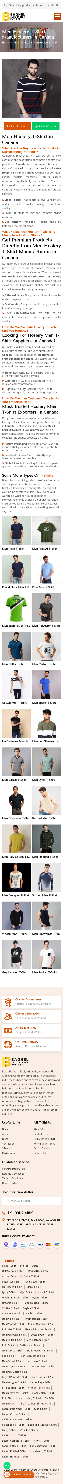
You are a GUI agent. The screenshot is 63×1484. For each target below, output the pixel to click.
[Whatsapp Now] (7, 1465)
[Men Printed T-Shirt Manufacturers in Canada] (46, 530)
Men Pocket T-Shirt (44, 972)
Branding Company (38, 1477)
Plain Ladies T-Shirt (13, 1425)
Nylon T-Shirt (39, 1298)
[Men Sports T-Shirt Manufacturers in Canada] (46, 684)
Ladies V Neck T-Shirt (14, 1446)
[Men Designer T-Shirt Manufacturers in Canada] (16, 877)
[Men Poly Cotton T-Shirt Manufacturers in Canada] (16, 838)
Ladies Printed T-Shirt (40, 1404)
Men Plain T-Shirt (13, 548)
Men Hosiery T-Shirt (30, 1398)
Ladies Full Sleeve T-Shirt (42, 1425)
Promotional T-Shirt (36, 1319)
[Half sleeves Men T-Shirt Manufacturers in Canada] (16, 723)
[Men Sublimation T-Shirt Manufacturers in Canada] (16, 607)
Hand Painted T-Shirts (35, 1303)
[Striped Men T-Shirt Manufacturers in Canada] (46, 877)
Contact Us (8, 1144)
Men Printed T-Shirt (44, 548)
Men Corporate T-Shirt (16, 818)
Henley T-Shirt (34, 1313)
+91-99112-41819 (20, 1213)
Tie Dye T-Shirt (10, 1308)
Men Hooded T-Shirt (45, 856)
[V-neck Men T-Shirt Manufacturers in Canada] (16, 915)
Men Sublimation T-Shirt (16, 625)
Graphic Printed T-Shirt (15, 1298)
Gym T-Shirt (27, 1292)
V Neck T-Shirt (46, 1292)
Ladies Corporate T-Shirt (16, 1441)
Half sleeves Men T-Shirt (16, 741)
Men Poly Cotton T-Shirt (16, 856)
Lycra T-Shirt (9, 1292)
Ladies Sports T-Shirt (14, 1435)
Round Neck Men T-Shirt (16, 587)
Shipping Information (13, 1169)
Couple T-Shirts (29, 1430)
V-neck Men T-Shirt (14, 933)
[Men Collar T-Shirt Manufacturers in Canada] (16, 646)
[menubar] (57, 16)
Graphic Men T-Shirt (15, 972)
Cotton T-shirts (42, 1148)
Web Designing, (44, 1473)
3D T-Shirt (50, 1398)
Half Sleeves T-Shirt (44, 1139)
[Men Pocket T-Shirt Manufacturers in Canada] (46, 954)
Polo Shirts (8, 1398)
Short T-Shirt (41, 1441)
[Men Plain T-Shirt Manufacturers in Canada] (16, 530)
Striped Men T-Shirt (44, 895)
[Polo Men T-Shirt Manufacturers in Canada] (46, 569)
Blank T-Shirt (34, 1287)
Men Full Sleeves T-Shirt (46, 741)
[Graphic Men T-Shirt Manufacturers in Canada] (16, 954)
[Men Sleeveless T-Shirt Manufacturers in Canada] (46, 915)
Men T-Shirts (21, 43)
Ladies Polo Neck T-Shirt (16, 1409)
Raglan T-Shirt (31, 1308)
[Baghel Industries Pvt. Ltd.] (13, 16)
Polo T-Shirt (9, 1345)
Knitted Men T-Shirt (45, 818)
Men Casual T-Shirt (14, 779)
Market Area (8, 1153)
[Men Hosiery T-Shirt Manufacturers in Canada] (31, 88)
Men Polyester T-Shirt (46, 625)
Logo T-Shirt (9, 1356)
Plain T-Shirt (40, 1129)
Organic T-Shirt (10, 1303)
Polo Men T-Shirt (43, 587)
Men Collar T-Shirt (14, 664)
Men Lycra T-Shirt (43, 779)
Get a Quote (19, 126)
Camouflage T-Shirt (41, 1382)
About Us (7, 1134)
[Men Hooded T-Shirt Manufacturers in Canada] (46, 838)
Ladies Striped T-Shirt (42, 1446)
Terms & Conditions (12, 1178)
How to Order (9, 1183)
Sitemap (6, 1148)
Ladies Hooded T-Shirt (15, 1457)
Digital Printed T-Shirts (15, 1377)
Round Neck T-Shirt (44, 1144)
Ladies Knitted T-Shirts (15, 1451)
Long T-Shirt (9, 1430)
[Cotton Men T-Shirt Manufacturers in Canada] (16, 684)
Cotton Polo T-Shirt (42, 1335)
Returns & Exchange (13, 1174)
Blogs (5, 1139)
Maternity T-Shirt (42, 1451)
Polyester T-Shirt (11, 1282)
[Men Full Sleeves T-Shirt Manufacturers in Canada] (46, 723)
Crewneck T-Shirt (12, 1313)
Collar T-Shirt (41, 1153)
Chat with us (47, 126)
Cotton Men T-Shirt (14, 702)
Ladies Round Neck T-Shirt (17, 1419)
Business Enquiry (20, 1474)
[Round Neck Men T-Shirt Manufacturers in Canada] (16, 569)
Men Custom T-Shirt (45, 664)
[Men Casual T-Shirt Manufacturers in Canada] (16, 761)
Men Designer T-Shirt (15, 895)
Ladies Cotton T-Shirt (14, 1414)
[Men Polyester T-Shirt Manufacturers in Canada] (46, 607)
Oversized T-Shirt (35, 1282)
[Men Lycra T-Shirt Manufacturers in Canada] (46, 761)
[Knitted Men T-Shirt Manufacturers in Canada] (46, 800)
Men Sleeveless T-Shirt (46, 933)
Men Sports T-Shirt (44, 702)
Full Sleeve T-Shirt (12, 1287)
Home (5, 43)
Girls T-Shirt (41, 1409)
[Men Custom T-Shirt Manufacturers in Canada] (46, 646)
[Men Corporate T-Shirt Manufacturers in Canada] (16, 800)
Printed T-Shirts (42, 1134)
